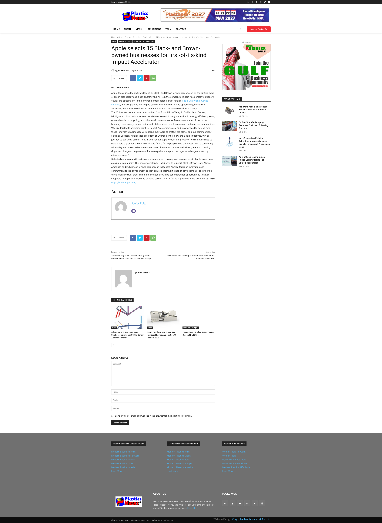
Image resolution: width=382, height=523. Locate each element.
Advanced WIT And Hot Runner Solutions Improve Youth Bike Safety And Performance (127, 335)
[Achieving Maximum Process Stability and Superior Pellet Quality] (229, 110)
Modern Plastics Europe (179, 463)
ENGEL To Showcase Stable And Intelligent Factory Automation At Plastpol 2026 (161, 335)
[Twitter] (265, 2)
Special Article (139, 41)
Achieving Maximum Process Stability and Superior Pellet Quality (253, 110)
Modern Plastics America (180, 467)
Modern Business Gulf (123, 459)
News (120, 37)
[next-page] (118, 345)
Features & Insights (133, 37)
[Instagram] (260, 2)
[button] (241, 29)
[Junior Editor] (113, 70)
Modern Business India (123, 451)
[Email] (133, 211)
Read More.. (193, 508)
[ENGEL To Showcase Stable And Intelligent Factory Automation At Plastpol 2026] (163, 317)
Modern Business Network (125, 455)
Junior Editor (123, 70)
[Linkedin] (248, 2)
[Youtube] (256, 2)
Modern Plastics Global (179, 455)
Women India (229, 455)
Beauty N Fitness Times (234, 463)
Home (114, 37)
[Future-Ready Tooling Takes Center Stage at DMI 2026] (198, 317)
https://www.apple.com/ (123, 182)
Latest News (150, 41)
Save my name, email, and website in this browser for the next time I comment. (153, 415)
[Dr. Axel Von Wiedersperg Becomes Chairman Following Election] (229, 126)
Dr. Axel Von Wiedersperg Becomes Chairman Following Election (253, 125)
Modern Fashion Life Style (236, 467)
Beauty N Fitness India (234, 459)
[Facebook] (252, 2)
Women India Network (233, 451)
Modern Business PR (122, 463)
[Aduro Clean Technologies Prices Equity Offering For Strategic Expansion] (229, 161)
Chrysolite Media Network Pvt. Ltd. (251, 519)
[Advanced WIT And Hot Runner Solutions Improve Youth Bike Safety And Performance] (127, 317)
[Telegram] (269, 2)
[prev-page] (113, 345)
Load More (117, 471)
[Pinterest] (147, 78)
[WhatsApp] (153, 78)
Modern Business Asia (123, 467)
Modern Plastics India (178, 451)
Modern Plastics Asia (178, 459)
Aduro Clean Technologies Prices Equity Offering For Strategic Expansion (252, 160)
